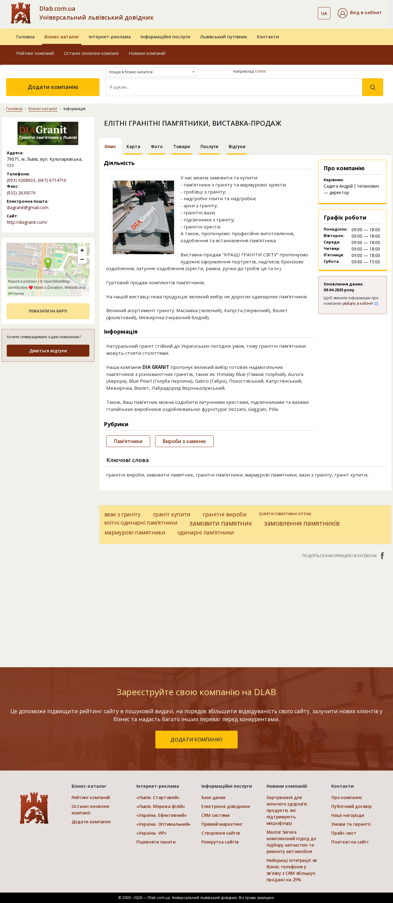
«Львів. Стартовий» (157, 797)
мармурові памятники (134, 532)
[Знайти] (372, 87)
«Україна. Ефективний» (161, 815)
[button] (360, 13)
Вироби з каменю (184, 441)
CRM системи (215, 815)
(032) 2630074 (21, 193)
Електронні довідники (225, 806)
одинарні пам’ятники (205, 532)
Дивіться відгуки (48, 351)
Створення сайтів (220, 833)
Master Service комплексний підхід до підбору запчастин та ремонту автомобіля (291, 841)
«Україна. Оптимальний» (163, 824)
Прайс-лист (343, 833)
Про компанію (346, 797)
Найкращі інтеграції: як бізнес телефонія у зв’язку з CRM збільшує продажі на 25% (292, 869)
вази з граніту (122, 514)
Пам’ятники (128, 441)
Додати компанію (53, 86)
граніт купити (171, 514)
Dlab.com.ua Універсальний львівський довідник (96, 12)
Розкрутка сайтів (220, 842)
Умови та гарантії (350, 824)
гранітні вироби (225, 514)
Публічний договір (351, 806)
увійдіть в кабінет (358, 303)
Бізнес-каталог (62, 37)
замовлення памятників (301, 523)
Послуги (209, 146)
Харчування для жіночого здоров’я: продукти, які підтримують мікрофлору (287, 810)
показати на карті (48, 311)
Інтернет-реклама (110, 37)
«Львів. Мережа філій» (160, 806)
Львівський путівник (223, 37)
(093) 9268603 (21, 180)
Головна (25, 37)
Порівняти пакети (156, 842)
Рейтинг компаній (35, 53)
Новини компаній (147, 53)
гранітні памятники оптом (285, 513)
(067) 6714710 (52, 180)
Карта (133, 146)
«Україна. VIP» (151, 833)
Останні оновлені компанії (91, 53)
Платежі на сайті (349, 842)
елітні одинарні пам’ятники (140, 522)
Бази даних (213, 797)
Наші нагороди (347, 815)
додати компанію (196, 739)
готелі (260, 71)
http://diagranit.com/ (27, 222)
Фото (157, 146)
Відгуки (237, 146)
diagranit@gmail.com (28, 207)
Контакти (268, 37)
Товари (181, 146)
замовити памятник (220, 523)
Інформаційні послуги (165, 37)
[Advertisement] (48, 405)
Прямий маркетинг (222, 824)
